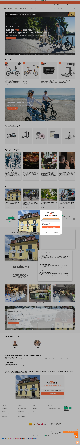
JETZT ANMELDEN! (51, 227)
